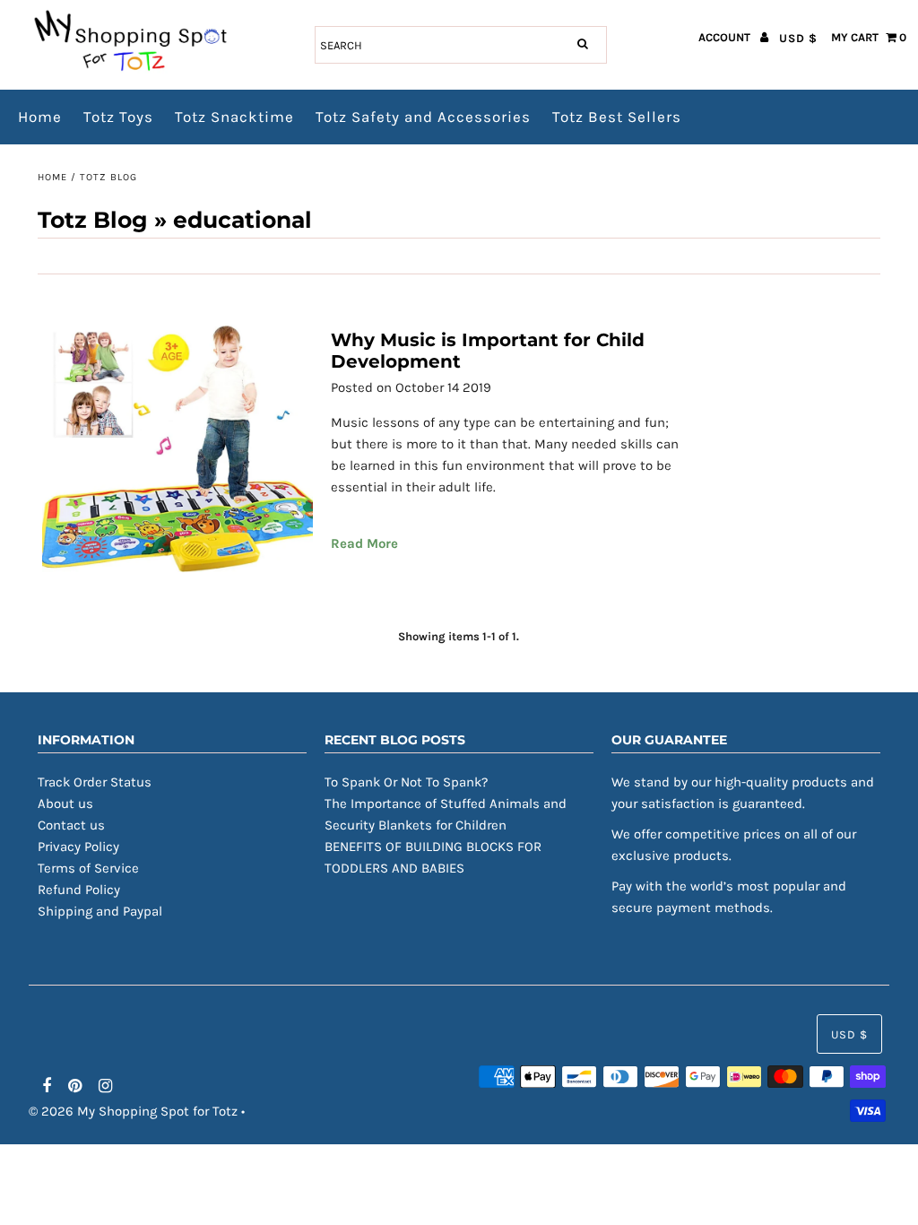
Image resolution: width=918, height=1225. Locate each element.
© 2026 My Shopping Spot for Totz (133, 1111)
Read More (364, 543)
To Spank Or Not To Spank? (406, 782)
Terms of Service (88, 868)
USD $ (798, 38)
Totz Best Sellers (616, 117)
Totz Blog (93, 219)
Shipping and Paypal (100, 911)
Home (40, 117)
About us (65, 803)
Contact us (71, 825)
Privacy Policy (78, 846)
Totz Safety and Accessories (423, 117)
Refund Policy (79, 890)
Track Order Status (95, 782)
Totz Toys (118, 117)
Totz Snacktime (234, 117)
